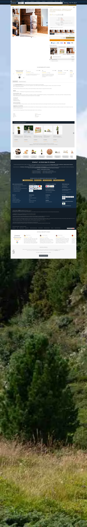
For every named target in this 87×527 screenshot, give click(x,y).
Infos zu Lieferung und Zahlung (50, 190)
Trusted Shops (55, 14)
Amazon (54, 15)
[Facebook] (63, 197)
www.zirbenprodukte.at (24, 216)
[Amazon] (63, 198)
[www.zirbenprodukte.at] (14, 3)
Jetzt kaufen (62, 40)
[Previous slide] (50, 43)
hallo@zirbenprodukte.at (66, 189)
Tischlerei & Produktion (15, 199)
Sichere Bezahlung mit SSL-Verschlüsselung (20, 188)
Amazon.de (48, 216)
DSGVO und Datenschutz (17, 189)
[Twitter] (68, 197)
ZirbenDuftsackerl (17, 7)
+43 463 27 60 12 (65, 185)
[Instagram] (64, 197)
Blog (29, 199)
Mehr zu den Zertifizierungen (66, 205)
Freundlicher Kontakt (16, 191)
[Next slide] (47, 22)
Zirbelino (36, 113)
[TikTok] (66, 197)
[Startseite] (13, 7)
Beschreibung (15, 81)
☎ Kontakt (62, 1)
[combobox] (44, 3)
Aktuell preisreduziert (49, 201)
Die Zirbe (30, 196)
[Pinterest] (71, 197)
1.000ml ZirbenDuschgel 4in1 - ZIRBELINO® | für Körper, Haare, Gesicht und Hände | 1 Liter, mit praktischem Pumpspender (37, 7)
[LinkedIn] (73, 197)
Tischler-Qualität (65, 5)
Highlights (38, 1)
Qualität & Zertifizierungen (16, 200)
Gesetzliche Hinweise (22, 81)
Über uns (56, 1)
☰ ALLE (28, 1)
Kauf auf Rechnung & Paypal (21, 5)
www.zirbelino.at (30, 216)
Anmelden (47, 196)
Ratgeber (43, 1)
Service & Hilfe (50, 1)
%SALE (23, 1)
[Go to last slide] (21, 22)
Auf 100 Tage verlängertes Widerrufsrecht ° (43, 5)
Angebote (32, 1)
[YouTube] (69, 197)
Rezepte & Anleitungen (32, 200)
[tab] (15, 12)
